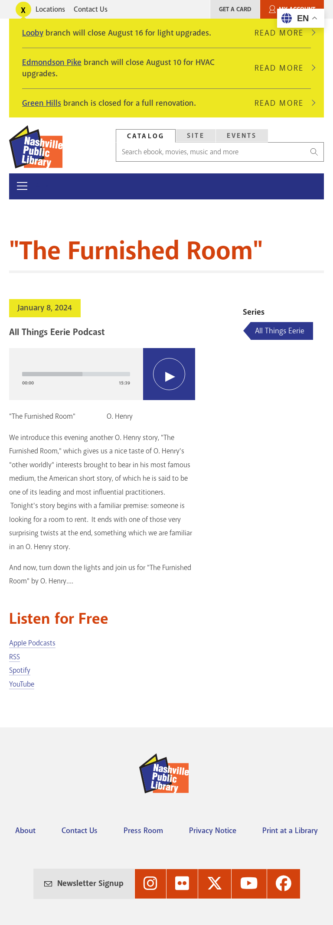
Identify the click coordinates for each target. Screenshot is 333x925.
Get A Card (235, 9)
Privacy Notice (212, 830)
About (25, 830)
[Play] (169, 374)
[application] (102, 374)
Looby (32, 33)
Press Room (143, 830)
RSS (14, 656)
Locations (50, 9)
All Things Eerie (279, 330)
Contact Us (91, 9)
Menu (45, 186)
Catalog (145, 136)
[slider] (76, 374)
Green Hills (41, 103)
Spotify (19, 670)
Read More (283, 33)
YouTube (21, 684)
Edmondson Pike (52, 62)
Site (196, 135)
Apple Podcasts (32, 643)
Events (242, 135)
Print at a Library (290, 830)
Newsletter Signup (90, 883)
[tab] (146, 136)
